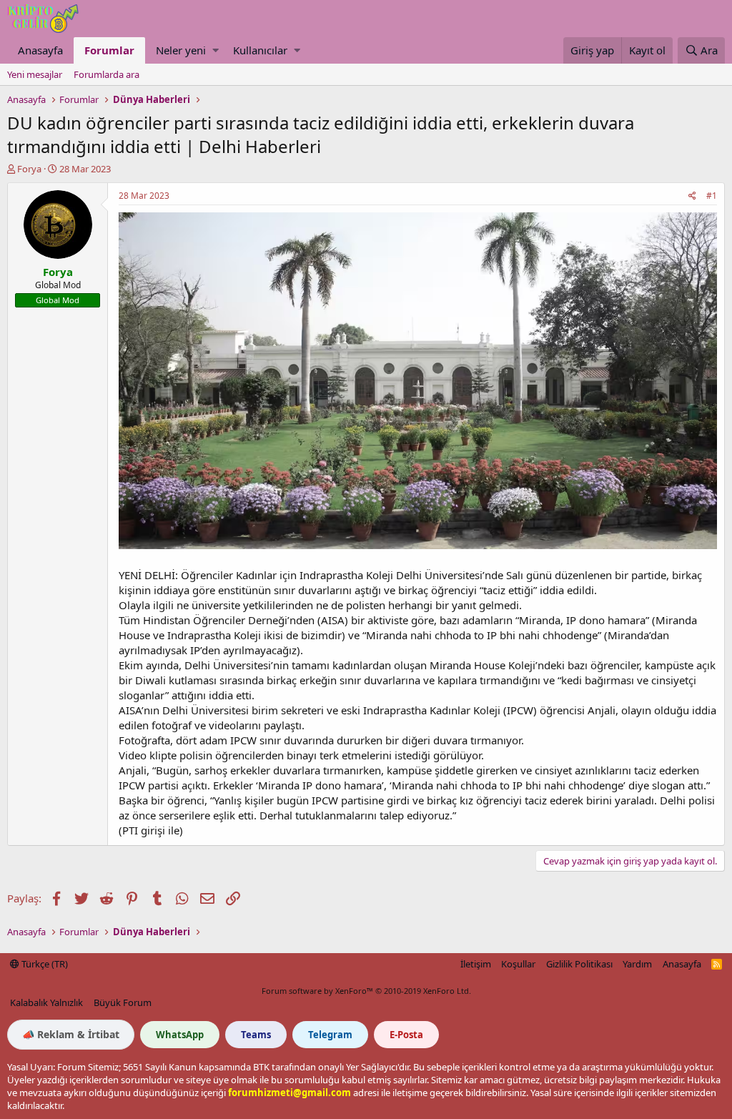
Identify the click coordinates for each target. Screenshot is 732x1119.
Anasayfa (40, 50)
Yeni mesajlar (34, 74)
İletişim (475, 963)
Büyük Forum (123, 1002)
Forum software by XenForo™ (366, 990)
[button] (215, 50)
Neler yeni (181, 50)
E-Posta (406, 1034)
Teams (256, 1034)
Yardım (637, 963)
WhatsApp (180, 1034)
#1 (711, 195)
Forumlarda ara (106, 74)
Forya (29, 168)
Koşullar (518, 963)
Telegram (330, 1034)
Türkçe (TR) (43, 963)
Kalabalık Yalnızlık (46, 1002)
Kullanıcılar (260, 50)
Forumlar (109, 50)
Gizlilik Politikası (579, 963)
